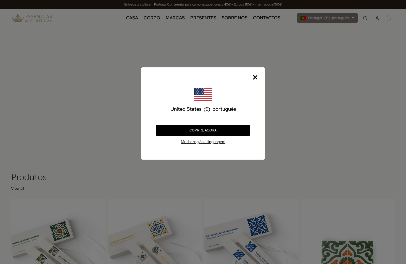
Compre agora (203, 130)
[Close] (255, 77)
